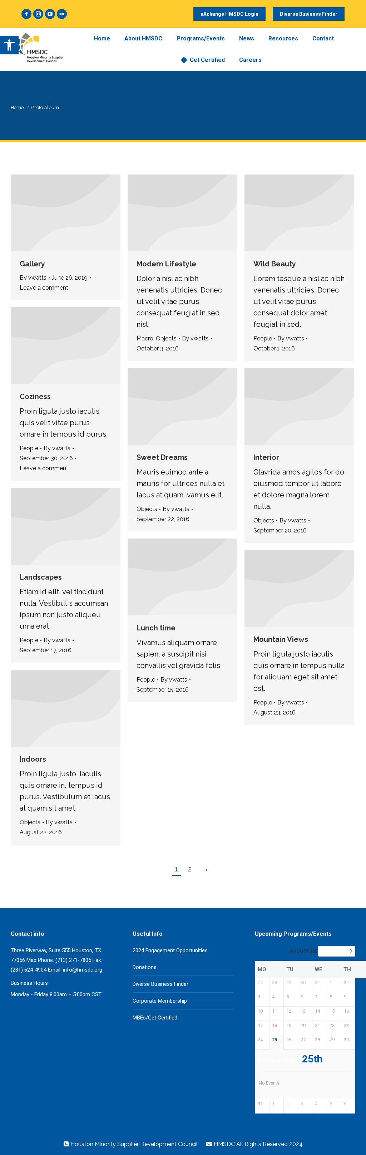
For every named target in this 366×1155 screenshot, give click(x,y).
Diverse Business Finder (160, 984)
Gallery (32, 264)
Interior (266, 457)
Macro (145, 338)
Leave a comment (44, 287)
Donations (145, 967)
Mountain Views (280, 639)
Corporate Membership (160, 1001)
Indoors (33, 759)
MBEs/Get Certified (155, 1017)
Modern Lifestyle (166, 264)
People (262, 338)
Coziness (35, 396)
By (33, 277)
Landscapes (41, 577)
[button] (9, 45)
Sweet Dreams (162, 457)
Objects (166, 338)
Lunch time (156, 628)
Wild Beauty (274, 264)
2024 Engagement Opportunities (170, 950)
